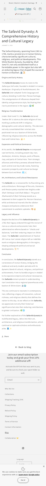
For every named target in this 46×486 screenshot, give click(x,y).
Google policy (34, 475)
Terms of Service (11, 421)
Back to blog (25, 347)
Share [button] (6, 336)
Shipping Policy (11, 416)
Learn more (23, 475)
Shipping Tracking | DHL (14, 400)
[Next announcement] (41, 3)
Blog (6, 432)
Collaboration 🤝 (12, 438)
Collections (9, 394)
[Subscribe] (38, 380)
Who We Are (9, 389)
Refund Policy (10, 411)
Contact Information (13, 427)
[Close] (44, 466)
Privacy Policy (10, 405)
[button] (5, 9)
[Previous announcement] (4, 3)
